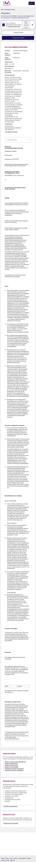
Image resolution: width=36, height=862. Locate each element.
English (2, 858)
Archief (7, 860)
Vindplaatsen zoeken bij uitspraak (14, 768)
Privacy (11, 858)
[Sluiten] (32, 25)
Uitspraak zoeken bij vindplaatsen (14, 770)
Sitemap (7, 858)
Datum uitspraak (7, 54)
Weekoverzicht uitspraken (11, 823)
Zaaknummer (9, 62)
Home (2, 9)
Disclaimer (12, 860)
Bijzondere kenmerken (8, 71)
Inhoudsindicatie (10, 75)
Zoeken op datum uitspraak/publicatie (15, 761)
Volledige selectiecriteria (10, 806)
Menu (31, 3)
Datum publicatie (8, 58)
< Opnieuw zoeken (18, 32)
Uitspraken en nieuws (10, 9)
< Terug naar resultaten (18, 38)
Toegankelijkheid (22, 858)
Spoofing (29, 858)
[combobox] (18, 140)
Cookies (15, 858)
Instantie (7, 50)
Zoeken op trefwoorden (11, 763)
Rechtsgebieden (9, 66)
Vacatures (3, 860)
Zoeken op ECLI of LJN (11, 765)
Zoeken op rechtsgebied (11, 767)
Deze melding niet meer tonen (26, 24)
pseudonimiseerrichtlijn (14, 26)
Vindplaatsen (9, 124)
